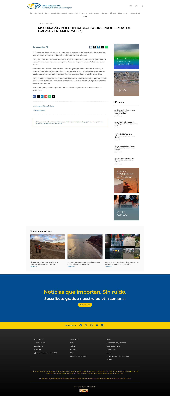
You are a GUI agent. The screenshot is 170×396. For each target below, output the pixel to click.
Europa (109, 353)
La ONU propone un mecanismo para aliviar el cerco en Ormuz (83, 263)
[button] (142, 6)
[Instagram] (91, 325)
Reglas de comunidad (78, 356)
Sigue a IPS (74, 339)
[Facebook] (80, 325)
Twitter (73, 346)
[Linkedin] (102, 325)
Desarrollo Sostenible (78, 13)
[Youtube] (96, 325)
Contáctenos (38, 346)
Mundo (109, 360)
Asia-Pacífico (111, 349)
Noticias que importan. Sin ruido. (85, 292)
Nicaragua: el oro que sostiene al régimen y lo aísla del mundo (44, 263)
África (109, 339)
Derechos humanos (59, 13)
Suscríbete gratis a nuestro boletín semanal (85, 298)
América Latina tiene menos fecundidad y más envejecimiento (125, 111)
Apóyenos (37, 349)
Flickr (72, 353)
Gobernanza (123, 13)
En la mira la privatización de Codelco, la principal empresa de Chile (126, 123)
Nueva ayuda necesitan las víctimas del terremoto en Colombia (124, 160)
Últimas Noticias (36, 13)
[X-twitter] (86, 325)
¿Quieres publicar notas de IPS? (45, 353)
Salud (85, 17)
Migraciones (135, 13)
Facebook (73, 349)
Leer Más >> (118, 116)
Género (113, 13)
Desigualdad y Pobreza (98, 13)
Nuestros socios (40, 343)
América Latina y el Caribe (116, 343)
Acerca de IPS (39, 339)
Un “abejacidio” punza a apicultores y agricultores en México (125, 136)
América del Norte (113, 346)
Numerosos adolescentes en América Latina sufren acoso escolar (125, 148)
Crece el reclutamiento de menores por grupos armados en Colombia (122, 263)
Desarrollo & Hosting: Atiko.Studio (85, 387)
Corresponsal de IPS (40, 47)
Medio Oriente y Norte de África (118, 356)
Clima (47, 13)
